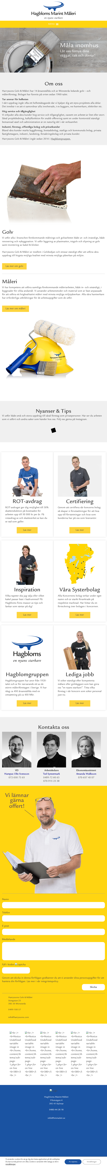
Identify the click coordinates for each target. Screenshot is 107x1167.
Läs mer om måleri (15, 308)
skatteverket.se (31, 518)
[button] (51, 24)
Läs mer (27, 530)
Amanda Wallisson (86, 774)
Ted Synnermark (51, 774)
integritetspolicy (49, 981)
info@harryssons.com (18, 1017)
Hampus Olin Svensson (16, 774)
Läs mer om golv (14, 266)
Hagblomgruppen (60, 139)
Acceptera (73, 1162)
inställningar (11, 1164)
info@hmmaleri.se (56, 1118)
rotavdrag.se (12, 518)
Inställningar (92, 1162)
